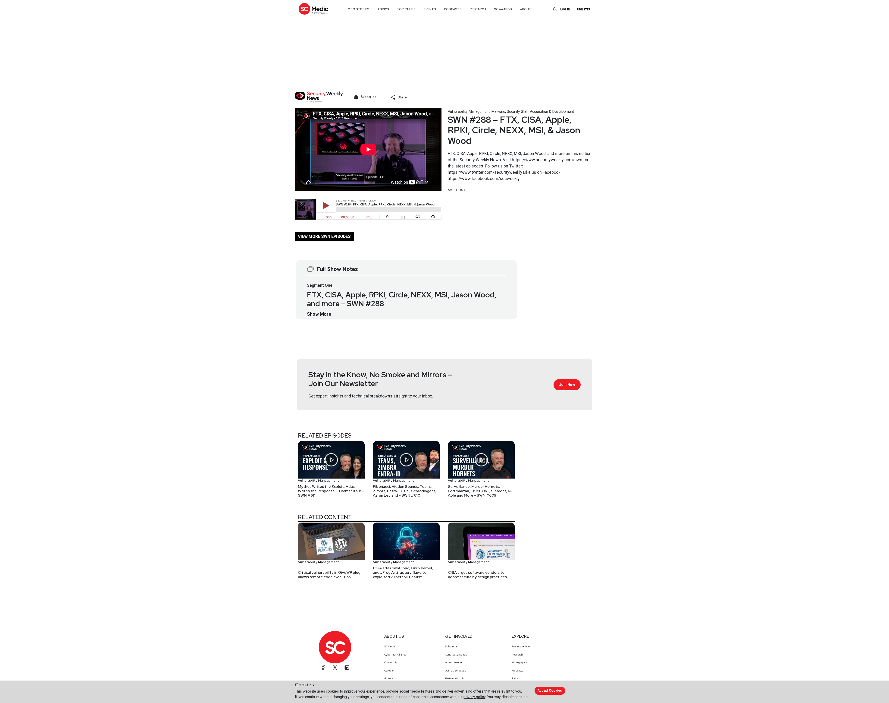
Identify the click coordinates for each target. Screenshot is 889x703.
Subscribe (451, 646)
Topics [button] (383, 9)
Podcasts (517, 678)
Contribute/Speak (456, 654)
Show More (319, 314)
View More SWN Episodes (324, 236)
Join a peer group (455, 670)
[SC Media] (313, 9)
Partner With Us (454, 678)
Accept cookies (550, 690)
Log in (565, 9)
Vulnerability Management (469, 111)
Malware (498, 111)
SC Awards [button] (503, 9)
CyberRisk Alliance (395, 654)
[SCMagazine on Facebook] (323, 667)
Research (517, 654)
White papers (520, 662)
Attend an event (454, 662)
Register (583, 9)
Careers (389, 670)
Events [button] (430, 9)
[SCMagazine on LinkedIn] (347, 667)
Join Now (567, 384)
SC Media (389, 646)
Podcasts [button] (453, 9)
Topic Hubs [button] (406, 9)
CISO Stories (358, 9)
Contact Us (390, 662)
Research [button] (478, 9)
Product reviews (521, 646)
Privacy (388, 678)
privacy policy (474, 697)
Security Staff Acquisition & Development (540, 111)
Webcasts (517, 670)
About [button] (525, 9)
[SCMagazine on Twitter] (335, 667)
